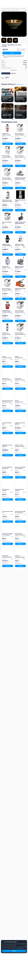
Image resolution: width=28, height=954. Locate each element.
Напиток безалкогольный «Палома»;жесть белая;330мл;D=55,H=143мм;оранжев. (20, 357)
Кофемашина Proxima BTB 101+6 (7, 445)
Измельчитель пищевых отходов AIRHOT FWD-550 (6, 134)
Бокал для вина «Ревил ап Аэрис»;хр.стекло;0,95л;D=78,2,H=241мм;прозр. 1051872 (7, 512)
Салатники (23, 8)
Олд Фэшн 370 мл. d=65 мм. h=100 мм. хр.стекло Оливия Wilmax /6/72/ (19, 445)
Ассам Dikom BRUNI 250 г (6, 423)
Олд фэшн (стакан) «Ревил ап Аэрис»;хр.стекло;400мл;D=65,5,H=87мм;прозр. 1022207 (20, 490)
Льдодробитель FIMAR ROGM (20, 200)
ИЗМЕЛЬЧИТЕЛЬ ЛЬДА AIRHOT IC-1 (20, 289)
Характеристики (6, 73)
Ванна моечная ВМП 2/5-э (7, 223)
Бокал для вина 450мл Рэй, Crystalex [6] (20, 512)
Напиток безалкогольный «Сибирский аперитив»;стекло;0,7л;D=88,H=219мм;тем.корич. (20, 401)
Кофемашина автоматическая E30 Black (7, 556)
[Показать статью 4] (15, 119)
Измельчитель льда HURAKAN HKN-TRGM (7, 200)
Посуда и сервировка (5, 8)
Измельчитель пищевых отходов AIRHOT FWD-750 (6, 267)
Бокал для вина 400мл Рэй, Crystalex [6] (20, 468)
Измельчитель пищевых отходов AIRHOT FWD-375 (6, 333)
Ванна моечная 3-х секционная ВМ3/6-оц (20, 156)
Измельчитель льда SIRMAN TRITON (19, 267)
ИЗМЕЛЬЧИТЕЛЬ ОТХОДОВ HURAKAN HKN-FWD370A (7, 245)
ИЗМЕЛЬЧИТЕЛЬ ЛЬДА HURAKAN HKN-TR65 (20, 178)
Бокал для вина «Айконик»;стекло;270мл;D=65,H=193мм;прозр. (7, 379)
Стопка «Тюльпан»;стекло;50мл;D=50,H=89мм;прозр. (7, 357)
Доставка (13, 73)
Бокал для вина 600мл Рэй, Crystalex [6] (7, 534)
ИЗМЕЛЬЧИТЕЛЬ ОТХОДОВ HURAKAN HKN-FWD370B (7, 311)
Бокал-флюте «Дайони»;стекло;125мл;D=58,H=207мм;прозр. (20, 379)
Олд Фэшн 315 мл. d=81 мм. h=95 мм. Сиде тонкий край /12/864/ (7, 401)
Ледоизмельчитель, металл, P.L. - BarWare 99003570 (20, 245)
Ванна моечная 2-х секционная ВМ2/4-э (7, 178)
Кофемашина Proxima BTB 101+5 (20, 423)
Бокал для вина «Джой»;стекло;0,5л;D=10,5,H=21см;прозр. (20, 534)
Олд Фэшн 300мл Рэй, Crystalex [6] (7, 468)
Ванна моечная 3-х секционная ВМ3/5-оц (20, 333)
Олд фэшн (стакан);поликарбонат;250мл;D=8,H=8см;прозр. (20, 556)
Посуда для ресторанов (15, 8)
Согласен (14, 950)
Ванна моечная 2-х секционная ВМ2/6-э (20, 134)
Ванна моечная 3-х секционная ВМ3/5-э (20, 311)
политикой (19, 946)
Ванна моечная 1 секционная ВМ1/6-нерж (6, 156)
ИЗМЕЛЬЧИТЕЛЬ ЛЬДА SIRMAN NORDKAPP (20, 223)
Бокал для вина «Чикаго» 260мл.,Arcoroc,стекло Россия (7, 490)
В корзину (12, 53)
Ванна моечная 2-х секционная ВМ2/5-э (7, 289)
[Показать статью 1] (12, 119)
